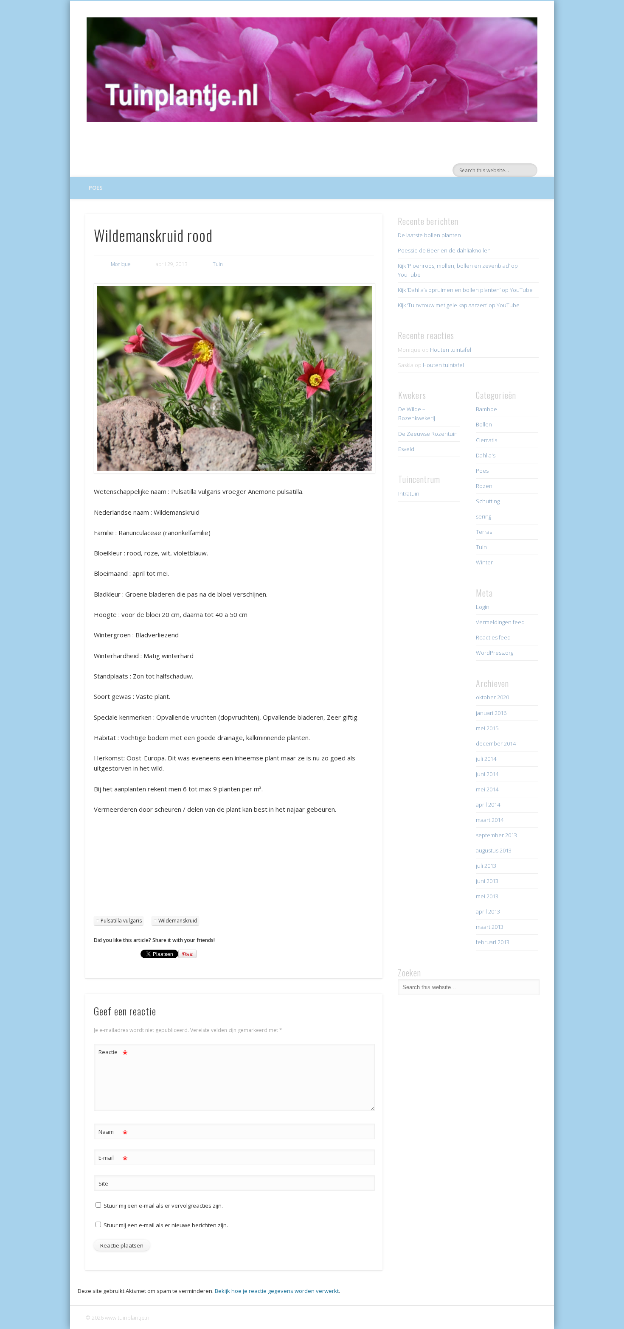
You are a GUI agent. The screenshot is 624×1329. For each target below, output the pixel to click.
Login (482, 607)
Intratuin (408, 493)
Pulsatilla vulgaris (121, 920)
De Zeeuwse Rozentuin (428, 433)
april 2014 (488, 804)
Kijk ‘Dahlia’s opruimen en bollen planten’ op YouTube (465, 290)
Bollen (484, 424)
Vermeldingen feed (500, 622)
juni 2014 (487, 774)
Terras (484, 532)
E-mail (113, 1158)
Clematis (486, 440)
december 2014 (496, 743)
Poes (96, 187)
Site (103, 1183)
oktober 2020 (492, 697)
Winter (484, 562)
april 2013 (488, 911)
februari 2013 (492, 942)
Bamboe (486, 409)
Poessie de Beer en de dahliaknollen (444, 250)
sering (483, 516)
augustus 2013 (494, 850)
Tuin (218, 264)
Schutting (488, 501)
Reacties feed (493, 637)
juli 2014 (486, 759)
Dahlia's (485, 455)
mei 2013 (487, 896)
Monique (121, 264)
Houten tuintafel (450, 349)
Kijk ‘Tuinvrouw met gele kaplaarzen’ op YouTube (459, 305)
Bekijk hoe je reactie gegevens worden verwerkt (277, 1291)
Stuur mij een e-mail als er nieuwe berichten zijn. (166, 1225)
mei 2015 (487, 728)
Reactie (113, 1053)
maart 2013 (489, 927)
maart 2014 (489, 820)
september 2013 (496, 835)
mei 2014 (487, 789)
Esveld (406, 449)
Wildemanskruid (177, 920)
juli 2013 (486, 865)
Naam (113, 1133)
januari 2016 (491, 713)
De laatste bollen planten (429, 235)
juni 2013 (487, 881)
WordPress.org (494, 652)
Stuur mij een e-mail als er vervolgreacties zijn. (163, 1205)
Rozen (484, 486)
